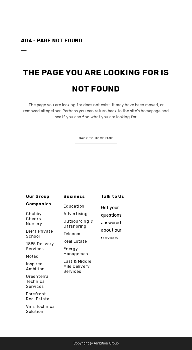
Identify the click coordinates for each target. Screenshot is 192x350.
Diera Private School (39, 234)
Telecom (72, 233)
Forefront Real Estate (38, 296)
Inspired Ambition (35, 266)
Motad (32, 256)
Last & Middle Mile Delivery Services (77, 266)
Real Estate (75, 241)
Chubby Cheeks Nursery (34, 218)
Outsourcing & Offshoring (78, 224)
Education (74, 206)
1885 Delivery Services (40, 246)
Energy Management (77, 251)
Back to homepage (96, 138)
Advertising (76, 213)
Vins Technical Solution (41, 309)
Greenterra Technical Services (37, 281)
